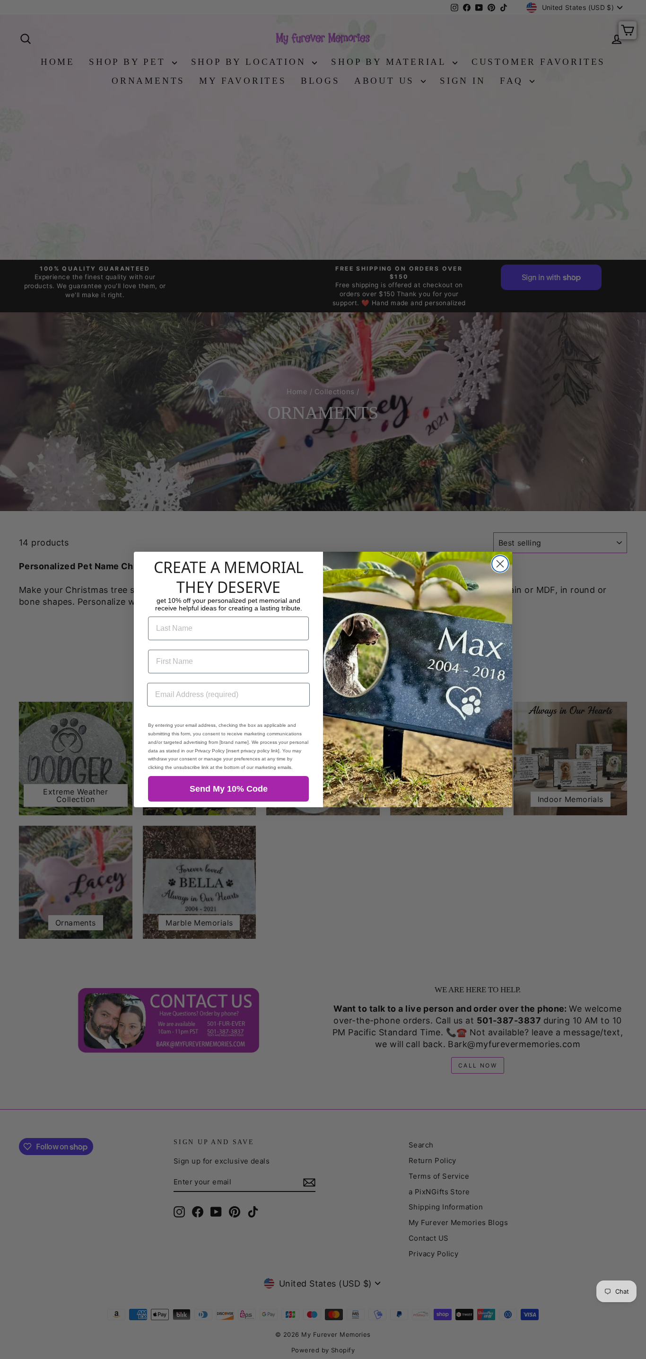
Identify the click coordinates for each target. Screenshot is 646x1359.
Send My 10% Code (229, 789)
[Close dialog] (500, 564)
